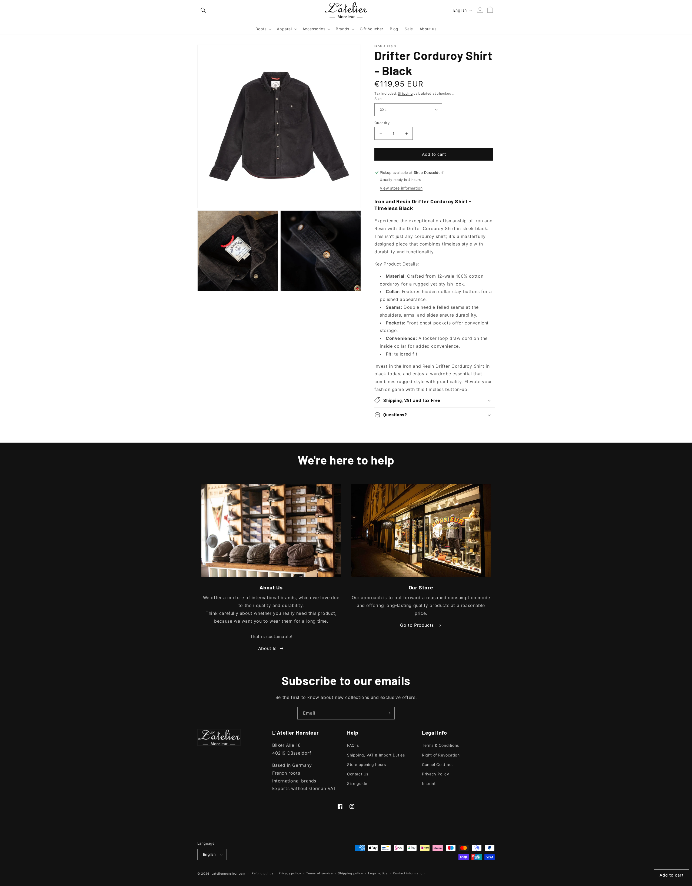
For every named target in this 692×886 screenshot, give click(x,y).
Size (378, 99)
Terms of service (319, 873)
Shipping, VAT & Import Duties (376, 755)
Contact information (409, 873)
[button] (203, 10)
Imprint (428, 783)
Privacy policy (290, 873)
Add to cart (672, 875)
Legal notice (377, 873)
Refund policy (262, 873)
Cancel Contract (437, 764)
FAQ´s (353, 745)
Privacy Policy (435, 774)
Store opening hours (366, 764)
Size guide (357, 783)
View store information (401, 188)
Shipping (405, 93)
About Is (267, 648)
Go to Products (417, 625)
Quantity (382, 123)
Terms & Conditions (440, 745)
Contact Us (357, 774)
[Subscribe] (388, 713)
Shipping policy (350, 873)
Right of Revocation (441, 755)
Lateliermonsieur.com (228, 873)
